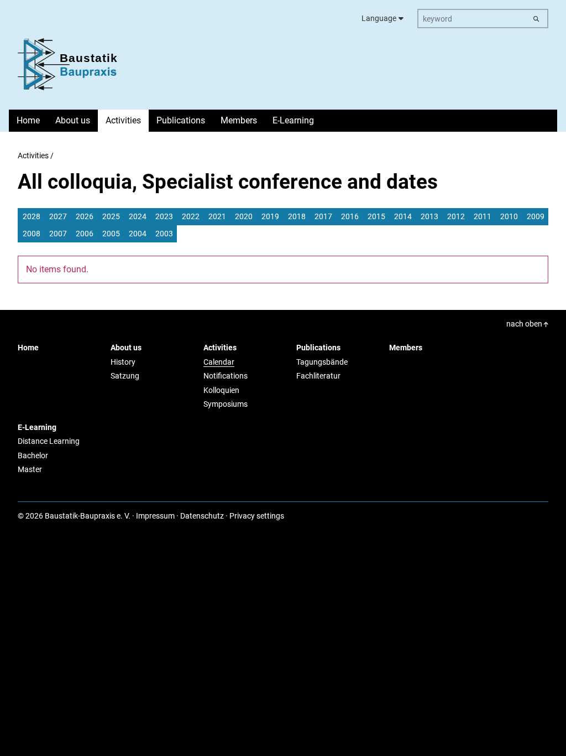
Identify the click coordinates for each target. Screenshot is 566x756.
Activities (33, 155)
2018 (297, 216)
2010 (509, 216)
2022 (191, 216)
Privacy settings (256, 515)
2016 (350, 216)
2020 (244, 216)
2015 (376, 216)
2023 (164, 216)
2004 (137, 233)
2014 (403, 216)
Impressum (155, 515)
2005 (111, 233)
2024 (137, 216)
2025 (111, 216)
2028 (31, 216)
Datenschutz (202, 515)
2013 (429, 216)
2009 (535, 216)
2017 (323, 216)
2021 (217, 216)
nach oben (525, 323)
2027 (58, 216)
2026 (84, 216)
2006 (84, 233)
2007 (58, 233)
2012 (456, 216)
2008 (31, 233)
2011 (482, 216)
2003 (164, 233)
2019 (270, 216)
